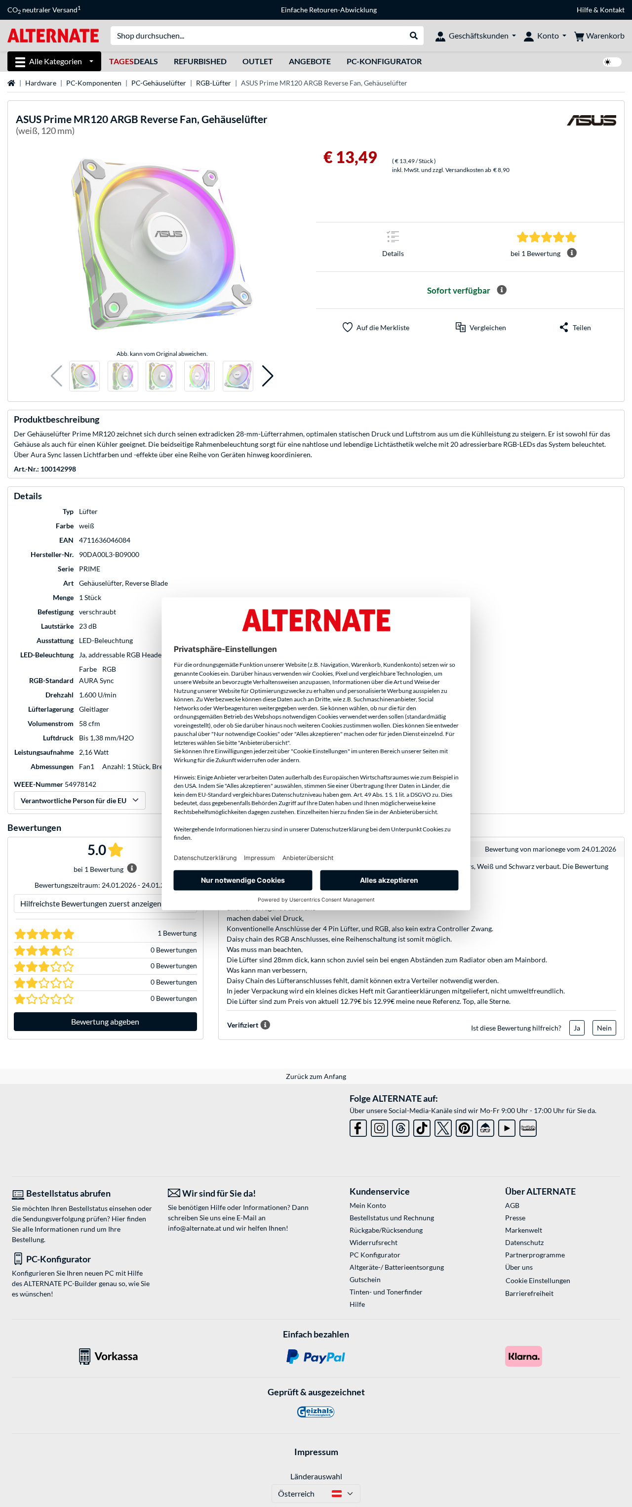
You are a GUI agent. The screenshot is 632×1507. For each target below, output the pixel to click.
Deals (133, 61)
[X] (443, 1126)
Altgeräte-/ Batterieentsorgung (397, 1267)
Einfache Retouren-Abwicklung (329, 9)
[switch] (612, 62)
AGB (512, 1205)
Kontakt (612, 9)
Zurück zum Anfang (316, 1076)
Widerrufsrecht (373, 1242)
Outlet (257, 61)
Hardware (40, 83)
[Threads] (400, 1126)
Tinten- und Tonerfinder (386, 1292)
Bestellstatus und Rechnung (392, 1217)
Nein (604, 1028)
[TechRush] (485, 1126)
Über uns (519, 1267)
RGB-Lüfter (213, 83)
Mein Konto (368, 1205)
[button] (56, 376)
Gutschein (365, 1279)
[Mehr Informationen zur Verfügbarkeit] (501, 290)
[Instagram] (379, 1126)
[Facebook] (358, 1126)
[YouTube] (506, 1126)
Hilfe (584, 9)
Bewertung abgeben (105, 1021)
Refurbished (200, 61)
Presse (515, 1217)
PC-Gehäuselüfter (158, 83)
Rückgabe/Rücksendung (386, 1230)
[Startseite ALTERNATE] (53, 35)
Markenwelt (523, 1230)
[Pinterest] (464, 1126)
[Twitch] (528, 1126)
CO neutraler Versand (43, 10)
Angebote (310, 61)
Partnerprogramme (535, 1254)
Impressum (316, 1451)
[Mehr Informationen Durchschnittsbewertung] (571, 253)
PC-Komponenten (93, 83)
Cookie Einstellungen (538, 1280)
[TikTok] (422, 1126)
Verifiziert (242, 1025)
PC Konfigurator (375, 1254)
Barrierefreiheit (529, 1293)
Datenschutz (524, 1242)
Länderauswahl (316, 1476)
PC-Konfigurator (384, 61)
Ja (577, 1028)
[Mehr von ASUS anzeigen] (591, 126)
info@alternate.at (194, 1228)
